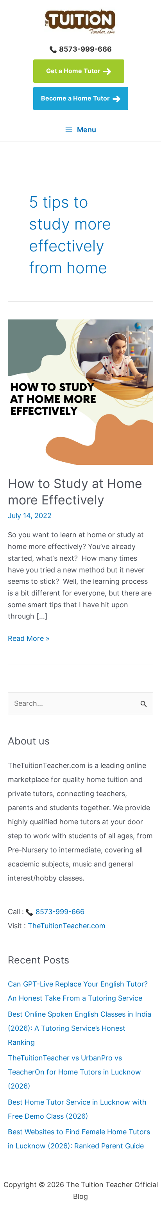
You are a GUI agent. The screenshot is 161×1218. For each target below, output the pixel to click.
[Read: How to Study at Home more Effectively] (80, 391)
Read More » (29, 639)
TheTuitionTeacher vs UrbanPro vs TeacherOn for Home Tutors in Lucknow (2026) (74, 1072)
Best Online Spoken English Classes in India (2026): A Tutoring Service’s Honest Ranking (79, 1028)
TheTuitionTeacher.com (67, 926)
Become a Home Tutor (76, 98)
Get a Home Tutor (74, 71)
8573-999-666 (84, 49)
